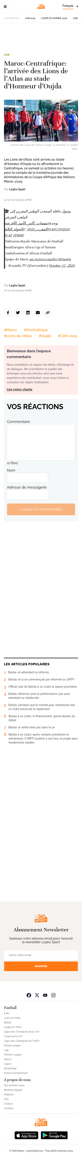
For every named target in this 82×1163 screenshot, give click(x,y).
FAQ (6, 1099)
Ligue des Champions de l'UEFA (21, 1041)
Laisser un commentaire (41, 509)
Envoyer (41, 966)
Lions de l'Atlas (12, 1018)
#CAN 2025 (67, 336)
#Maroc (10, 330)
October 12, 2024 (62, 266)
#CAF (8, 235)
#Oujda (45, 336)
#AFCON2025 (59, 229)
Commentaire (18, 422)
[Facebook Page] (28, 995)
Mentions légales (13, 1090)
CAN (7, 54)
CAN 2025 (30, 18)
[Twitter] (37, 995)
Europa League (12, 1045)
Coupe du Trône (12, 1027)
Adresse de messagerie (27, 487)
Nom (11, 470)
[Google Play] (54, 1135)
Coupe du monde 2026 (54, 18)
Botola (7, 1022)
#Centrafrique (36, 330)
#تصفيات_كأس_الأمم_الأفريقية (27, 223)
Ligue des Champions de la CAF (21, 1031)
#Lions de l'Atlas (18, 336)
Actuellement (11, 18)
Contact (8, 1103)
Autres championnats (16, 1073)
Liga (6, 1050)
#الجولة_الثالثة (14, 229)
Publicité (9, 1094)
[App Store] (26, 1135)
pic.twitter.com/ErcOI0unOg (50, 259)
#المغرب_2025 (38, 229)
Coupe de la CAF (13, 1036)
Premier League (12, 1054)
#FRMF (18, 235)
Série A (8, 1059)
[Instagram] (53, 995)
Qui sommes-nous (14, 1085)
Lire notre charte (19, 389)
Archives (9, 1108)
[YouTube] (45, 995)
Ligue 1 (8, 1063)
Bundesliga (10, 1068)
